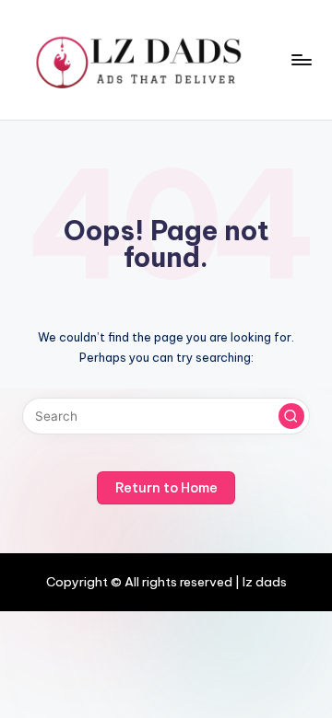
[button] (291, 416)
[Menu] (300, 59)
